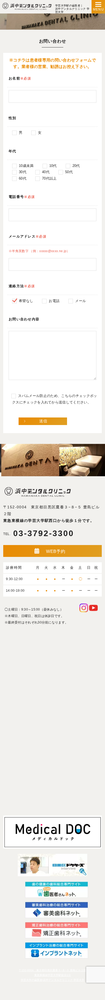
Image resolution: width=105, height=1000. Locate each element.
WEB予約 (55, 551)
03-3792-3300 (38, 533)
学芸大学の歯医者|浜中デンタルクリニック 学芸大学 (52, 979)
